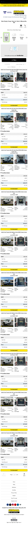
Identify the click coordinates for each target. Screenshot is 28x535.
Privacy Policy (14, 492)
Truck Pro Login (14, 498)
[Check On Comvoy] (20, 504)
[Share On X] (10, 504)
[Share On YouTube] (15, 504)
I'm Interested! (14, 105)
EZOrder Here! (20, 5)
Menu (4, 2)
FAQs (14, 484)
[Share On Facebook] (8, 504)
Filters (14, 60)
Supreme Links (14, 501)
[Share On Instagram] (13, 504)
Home (14, 481)
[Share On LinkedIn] (18, 504)
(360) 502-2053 (22, 15)
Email (21, 27)
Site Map (14, 490)
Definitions (14, 487)
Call (25, 27)
